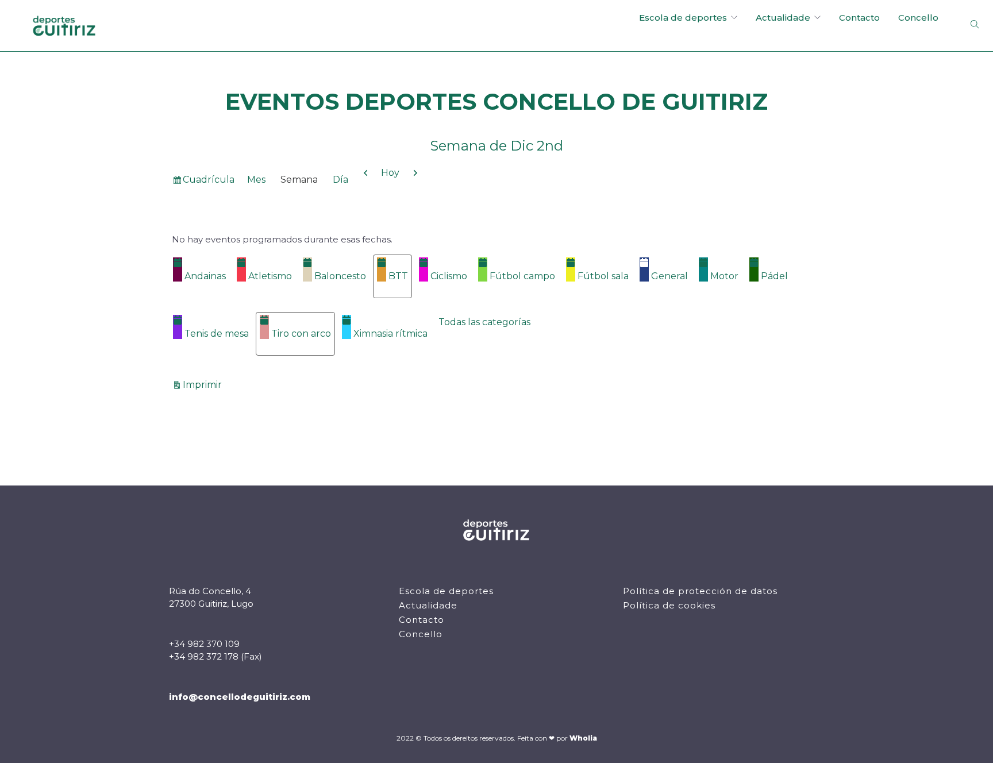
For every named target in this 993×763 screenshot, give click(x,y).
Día (340, 179)
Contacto (859, 17)
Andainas (205, 276)
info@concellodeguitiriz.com (239, 696)
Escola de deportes (683, 17)
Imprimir (204, 384)
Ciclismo (448, 276)
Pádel (774, 276)
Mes (256, 179)
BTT (398, 276)
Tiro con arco (301, 333)
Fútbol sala (603, 276)
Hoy (390, 172)
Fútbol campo (522, 276)
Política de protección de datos (700, 590)
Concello (918, 17)
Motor (724, 276)
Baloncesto (340, 276)
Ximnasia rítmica (390, 333)
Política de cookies (669, 605)
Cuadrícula (208, 182)
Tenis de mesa (216, 333)
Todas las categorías (484, 322)
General (669, 276)
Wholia (583, 738)
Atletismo (270, 276)
